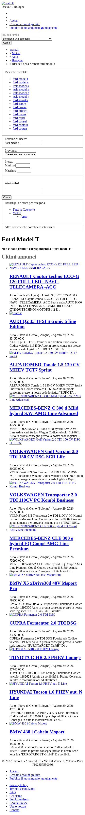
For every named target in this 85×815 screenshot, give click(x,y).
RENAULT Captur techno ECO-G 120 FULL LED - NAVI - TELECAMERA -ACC (44, 281)
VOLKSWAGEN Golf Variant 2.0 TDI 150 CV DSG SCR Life (43, 454)
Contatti (14, 810)
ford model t (20, 78)
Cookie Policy (18, 803)
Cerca (6, 42)
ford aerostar (20, 100)
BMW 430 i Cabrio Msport (36, 731)
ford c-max (19, 114)
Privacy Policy (18, 785)
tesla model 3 (21, 93)
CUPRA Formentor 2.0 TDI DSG (43, 622)
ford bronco (20, 110)
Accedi (13, 20)
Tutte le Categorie (24, 209)
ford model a (20, 82)
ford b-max (19, 107)
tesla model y (21, 96)
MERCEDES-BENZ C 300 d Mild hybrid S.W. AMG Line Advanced (43, 410)
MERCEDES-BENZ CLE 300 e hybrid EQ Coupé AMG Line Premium (41, 543)
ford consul (20, 121)
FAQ (12, 792)
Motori (17, 213)
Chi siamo (15, 795)
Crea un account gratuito (24, 24)
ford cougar (20, 128)
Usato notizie (17, 806)
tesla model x (21, 89)
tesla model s (21, 86)
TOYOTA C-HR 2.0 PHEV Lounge (45, 657)
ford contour (20, 125)
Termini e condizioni (22, 788)
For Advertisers (19, 799)
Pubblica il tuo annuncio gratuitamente (33, 27)
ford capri (19, 117)
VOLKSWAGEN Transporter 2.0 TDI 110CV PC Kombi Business (43, 497)
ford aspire (19, 103)
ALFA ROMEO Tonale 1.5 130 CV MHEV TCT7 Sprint (44, 367)
